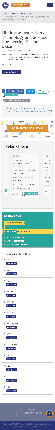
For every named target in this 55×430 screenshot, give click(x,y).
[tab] (10, 231)
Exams (14, 13)
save (43, 91)
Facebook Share (15, 91)
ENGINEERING (26, 13)
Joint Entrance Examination (17, 100)
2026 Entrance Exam (27, 128)
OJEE (47, 156)
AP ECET (14, 241)
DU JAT (14, 237)
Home (4, 13)
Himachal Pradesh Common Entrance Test (25, 108)
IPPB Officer (16, 244)
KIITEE (16, 156)
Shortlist (8, 64)
